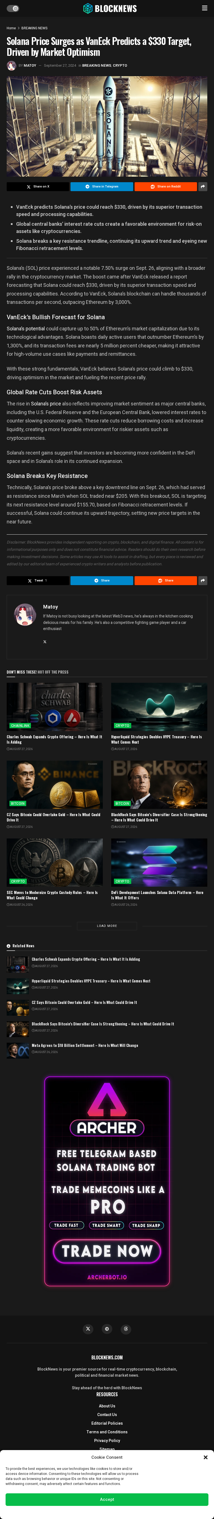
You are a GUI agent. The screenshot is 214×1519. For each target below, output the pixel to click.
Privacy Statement (123, 1511)
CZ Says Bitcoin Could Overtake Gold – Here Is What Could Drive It (53, 817)
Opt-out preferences (90, 1511)
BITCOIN (18, 803)
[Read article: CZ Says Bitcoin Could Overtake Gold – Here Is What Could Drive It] (55, 785)
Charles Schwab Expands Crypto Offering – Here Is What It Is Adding (54, 739)
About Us (107, 1406)
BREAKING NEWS (34, 28)
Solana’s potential (26, 328)
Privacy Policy (107, 1441)
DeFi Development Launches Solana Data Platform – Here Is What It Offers (157, 895)
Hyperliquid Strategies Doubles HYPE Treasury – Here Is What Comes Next (156, 739)
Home (11, 28)
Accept (107, 1499)
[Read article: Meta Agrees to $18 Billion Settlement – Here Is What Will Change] (18, 1051)
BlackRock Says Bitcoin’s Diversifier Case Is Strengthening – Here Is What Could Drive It (159, 817)
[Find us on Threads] (126, 1330)
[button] (205, 1457)
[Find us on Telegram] (107, 1329)
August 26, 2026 (21, 905)
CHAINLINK (20, 725)
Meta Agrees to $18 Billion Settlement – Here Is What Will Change (85, 1045)
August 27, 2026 (21, 749)
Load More (107, 926)
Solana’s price (46, 404)
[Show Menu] (204, 8)
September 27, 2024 (60, 65)
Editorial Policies (107, 1423)
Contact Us (107, 1415)
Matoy (30, 65)
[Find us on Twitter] (88, 1329)
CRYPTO (120, 65)
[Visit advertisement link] (107, 1181)
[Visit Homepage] (110, 8)
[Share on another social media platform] (202, 186)
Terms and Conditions (107, 1432)
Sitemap (107, 1449)
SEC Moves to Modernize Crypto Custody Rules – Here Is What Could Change (52, 895)
